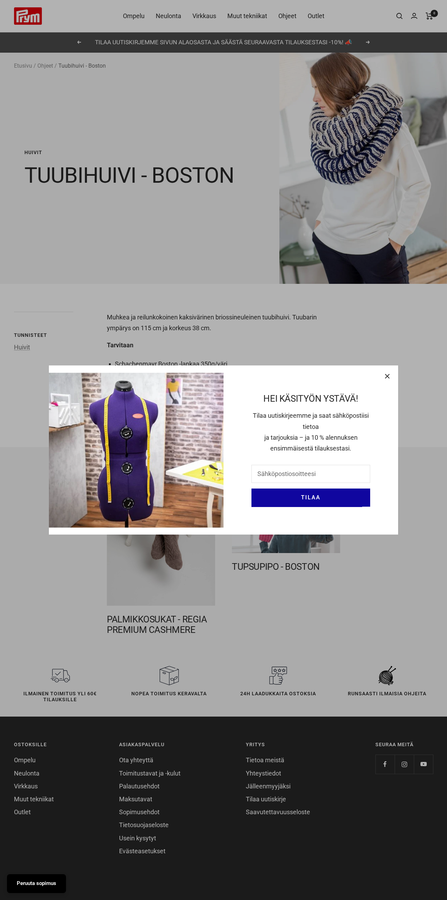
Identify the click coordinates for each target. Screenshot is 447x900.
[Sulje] (387, 376)
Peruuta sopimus (36, 883)
